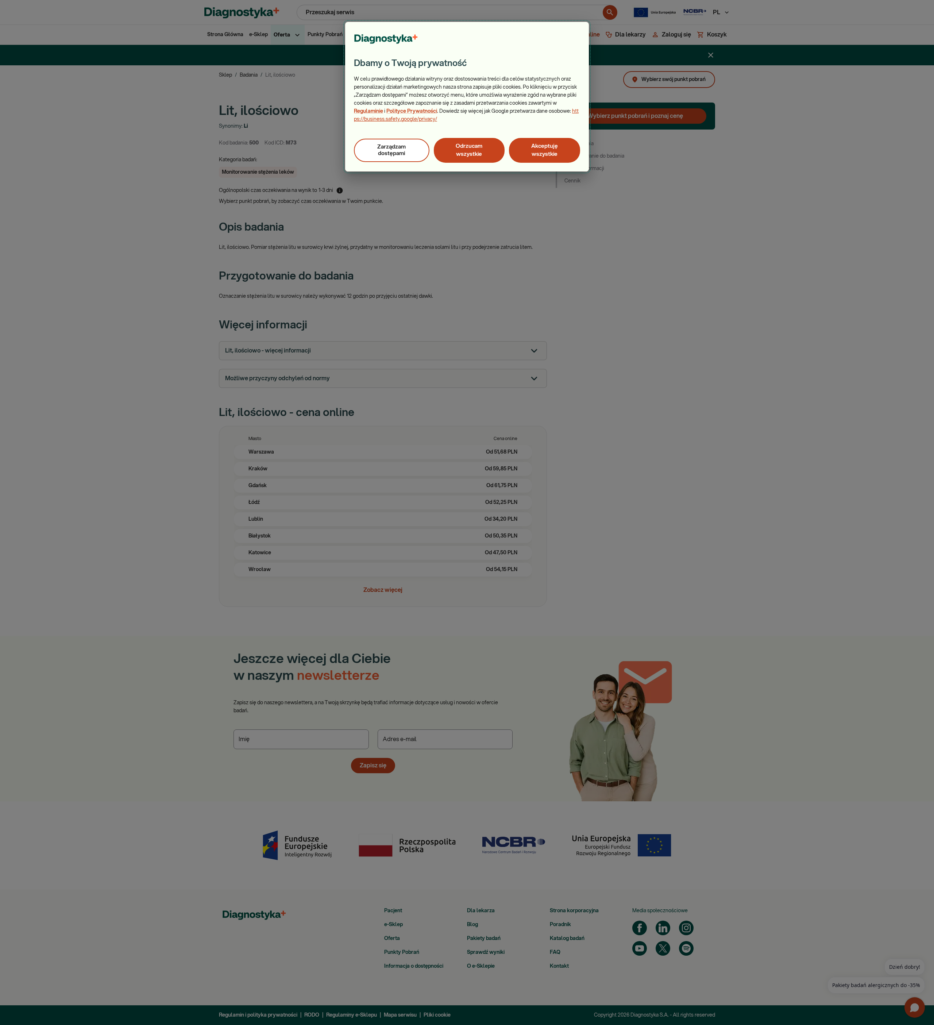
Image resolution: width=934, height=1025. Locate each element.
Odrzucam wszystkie (469, 150)
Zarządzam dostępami (391, 150)
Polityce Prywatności (411, 111)
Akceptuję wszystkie (544, 150)
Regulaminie (368, 111)
